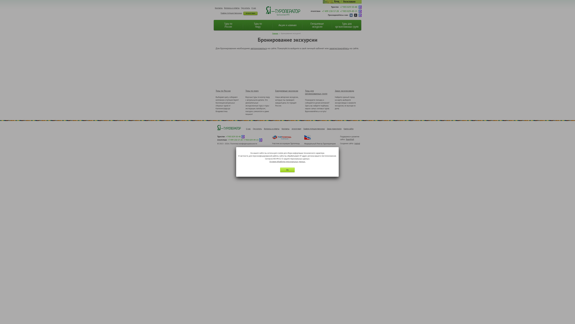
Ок (287, 170)
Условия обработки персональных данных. (287, 161)
